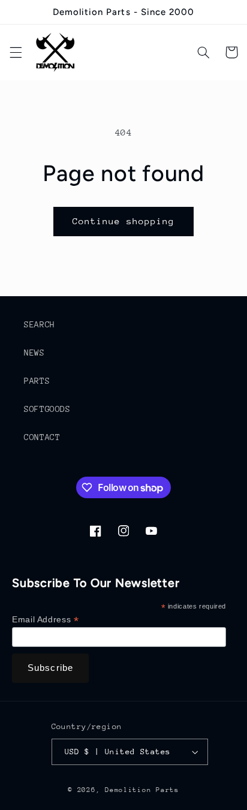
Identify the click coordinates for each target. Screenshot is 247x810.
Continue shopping (124, 221)
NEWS (34, 352)
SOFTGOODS (47, 409)
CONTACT (42, 437)
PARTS (37, 381)
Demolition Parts (142, 790)
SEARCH (39, 324)
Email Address (45, 619)
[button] (15, 52)
